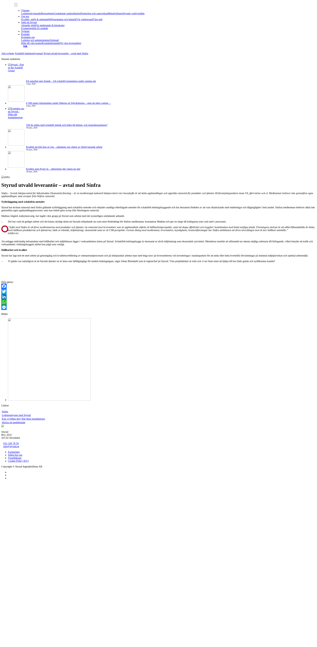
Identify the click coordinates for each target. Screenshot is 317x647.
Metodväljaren (115, 13)
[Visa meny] (16, 4)
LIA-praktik (41, 28)
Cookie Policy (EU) (18, 461)
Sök (25, 46)
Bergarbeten (47, 13)
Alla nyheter (7, 53)
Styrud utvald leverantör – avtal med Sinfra (65, 53)
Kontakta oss (28, 37)
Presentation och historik (63, 19)
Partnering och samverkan (94, 13)
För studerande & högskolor (50, 25)
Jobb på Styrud (29, 22)
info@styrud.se (11, 446)
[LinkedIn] (158, 296)
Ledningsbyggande (31, 13)
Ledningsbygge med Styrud (16, 415)
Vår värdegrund (84, 19)
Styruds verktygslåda (133, 13)
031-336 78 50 (11, 443)
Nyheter (25, 31)
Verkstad (54, 40)
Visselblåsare (14, 458)
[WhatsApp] (158, 302)
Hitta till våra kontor (31, 43)
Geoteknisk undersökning (67, 13)
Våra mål (97, 19)
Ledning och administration (35, 40)
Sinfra (5, 411)
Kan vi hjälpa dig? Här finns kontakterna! (23, 418)
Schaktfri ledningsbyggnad (29, 53)
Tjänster (25, 10)
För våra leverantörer (70, 43)
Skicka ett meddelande (13, 422)
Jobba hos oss (15, 455)
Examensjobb (28, 28)
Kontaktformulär (50, 43)
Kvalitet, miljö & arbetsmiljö (36, 19)
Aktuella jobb (28, 25)
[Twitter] (158, 291)
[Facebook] (158, 286)
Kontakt (25, 34)
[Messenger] (158, 307)
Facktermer (14, 452)
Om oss (25, 16)
